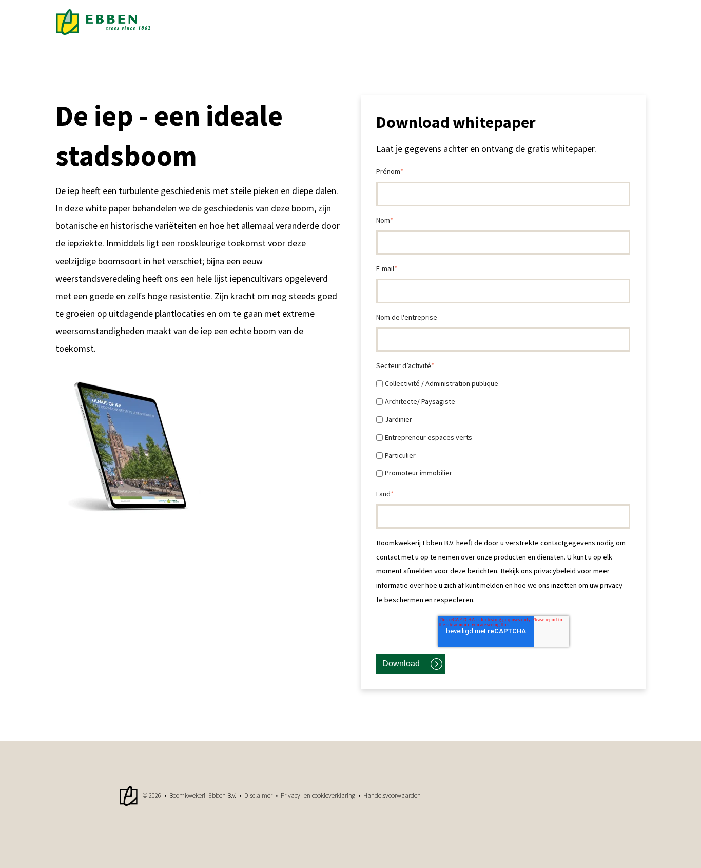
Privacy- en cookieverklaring (318, 795)
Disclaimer (258, 795)
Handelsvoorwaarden (392, 795)
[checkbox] (503, 428)
